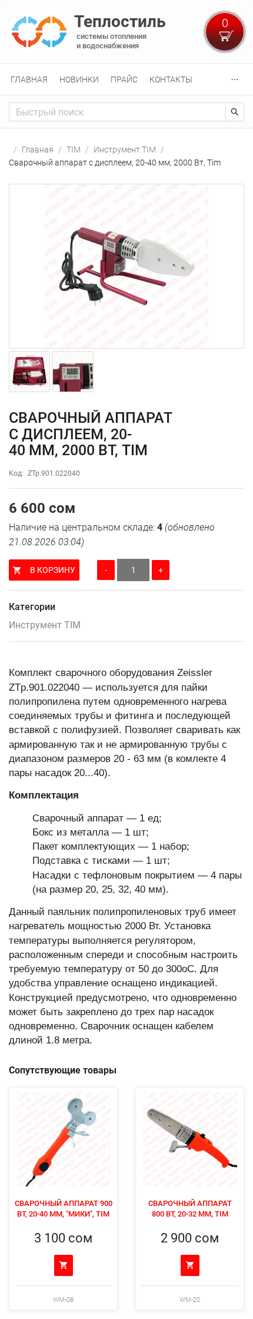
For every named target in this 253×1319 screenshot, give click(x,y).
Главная (29, 79)
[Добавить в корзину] (63, 1265)
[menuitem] (29, 79)
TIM (73, 149)
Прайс (124, 79)
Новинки (79, 79)
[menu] (126, 79)
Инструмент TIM (125, 149)
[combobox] (117, 111)
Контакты (170, 79)
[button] (126, 266)
